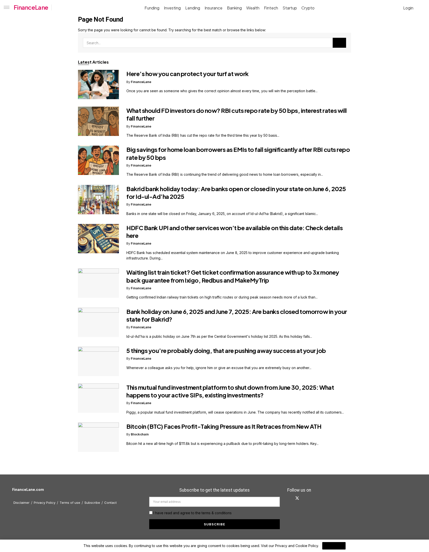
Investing (172, 7)
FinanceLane (31, 7)
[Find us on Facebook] (288, 498)
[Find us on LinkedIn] (305, 498)
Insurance (213, 7)
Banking (234, 7)
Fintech (271, 7)
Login (407, 7)
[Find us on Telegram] (321, 498)
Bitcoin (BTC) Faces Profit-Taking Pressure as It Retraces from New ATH (223, 426)
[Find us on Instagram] (313, 498)
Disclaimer (21, 503)
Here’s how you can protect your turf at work (187, 73)
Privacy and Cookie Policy (296, 546)
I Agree (334, 546)
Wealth (252, 7)
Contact (110, 503)
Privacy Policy (44, 503)
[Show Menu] (5, 7)
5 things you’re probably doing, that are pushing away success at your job (226, 350)
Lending (192, 7)
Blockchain (140, 434)
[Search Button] (423, 7)
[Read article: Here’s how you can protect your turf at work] (98, 84)
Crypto (308, 7)
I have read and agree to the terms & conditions (192, 513)
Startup (290, 7)
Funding (151, 7)
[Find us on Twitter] (297, 498)
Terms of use (70, 503)
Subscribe (92, 503)
